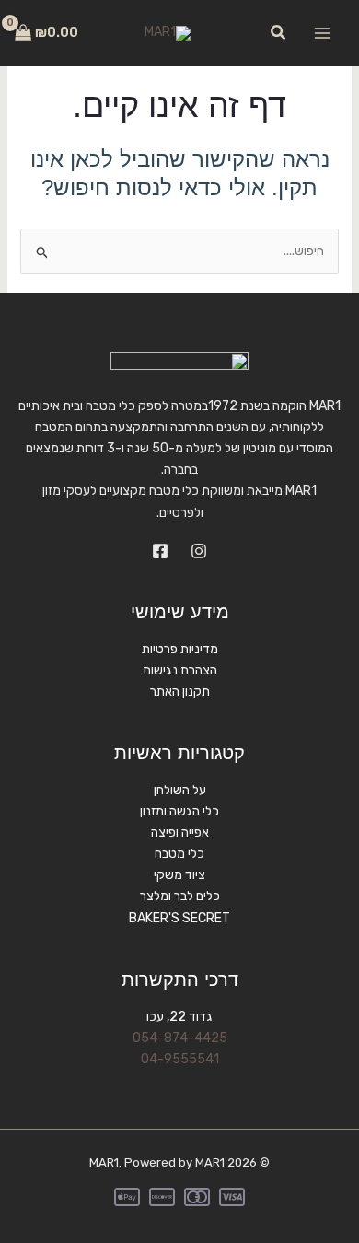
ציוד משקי (179, 875)
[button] (277, 33)
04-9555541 (180, 1059)
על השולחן (180, 790)
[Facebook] (160, 551)
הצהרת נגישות (180, 670)
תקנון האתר (180, 691)
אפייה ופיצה (180, 832)
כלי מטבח (179, 854)
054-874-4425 (180, 1038)
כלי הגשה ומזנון (179, 811)
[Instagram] (199, 551)
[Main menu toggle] (322, 33)
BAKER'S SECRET (179, 918)
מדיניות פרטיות (180, 649)
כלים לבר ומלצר (180, 896)
